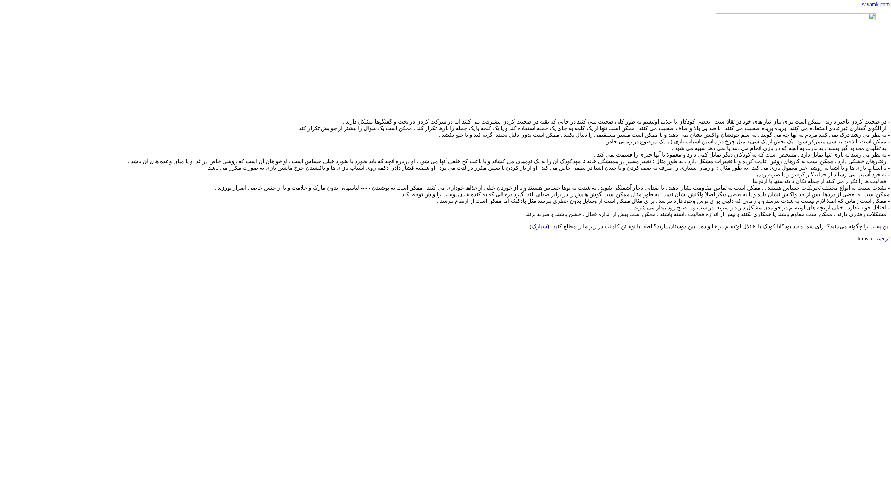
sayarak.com (876, 4)
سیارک (539, 226)
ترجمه (882, 238)
